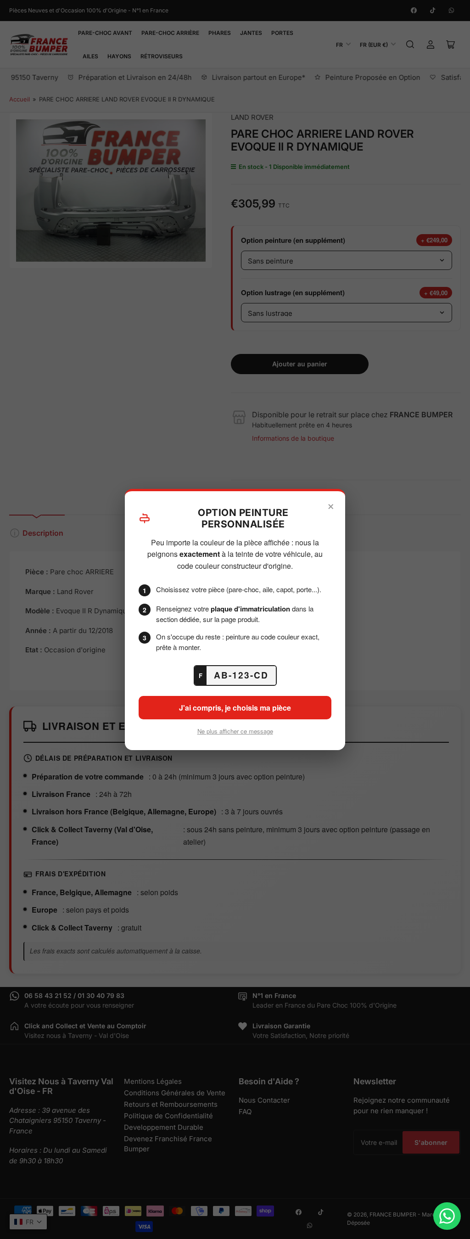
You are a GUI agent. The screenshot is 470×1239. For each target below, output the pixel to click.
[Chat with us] (447, 1216)
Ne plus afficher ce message (235, 731)
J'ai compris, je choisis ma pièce (235, 707)
